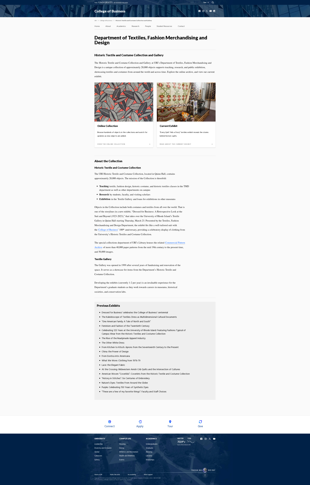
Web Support (148, 474)
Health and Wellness (127, 456)
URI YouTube (214, 439)
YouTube (210, 11)
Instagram (203, 11)
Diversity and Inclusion (103, 448)
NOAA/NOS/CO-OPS (185, 445)
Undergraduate (151, 444)
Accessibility (132, 474)
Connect (110, 426)
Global (96, 452)
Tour (170, 426)
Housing (122, 444)
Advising (149, 452)
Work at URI (98, 474)
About (108, 26)
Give (200, 426)
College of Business (109, 11)
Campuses (98, 456)
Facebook (200, 11)
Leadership (98, 444)
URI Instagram (206, 439)
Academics (121, 26)
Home (97, 26)
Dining (121, 448)
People (148, 26)
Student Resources (164, 26)
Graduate (149, 448)
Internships (150, 460)
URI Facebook (201, 439)
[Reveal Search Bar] (213, 2)
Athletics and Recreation (128, 452)
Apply (139, 426)
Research (135, 26)
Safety (97, 460)
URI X (210, 439)
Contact (181, 26)
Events (121, 460)
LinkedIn (214, 11)
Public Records (115, 474)
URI (95, 20)
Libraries (149, 456)
